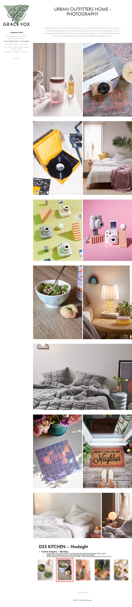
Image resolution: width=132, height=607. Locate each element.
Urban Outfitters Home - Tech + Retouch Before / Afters (16, 37)
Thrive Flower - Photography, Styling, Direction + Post (16, 48)
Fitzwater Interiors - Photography (17, 44)
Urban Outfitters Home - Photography (16, 41)
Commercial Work (16, 32)
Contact (16, 58)
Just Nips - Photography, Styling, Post (16, 52)
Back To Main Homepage (82, 600)
